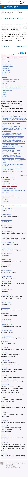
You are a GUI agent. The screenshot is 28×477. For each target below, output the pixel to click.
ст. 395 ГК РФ (4, 353)
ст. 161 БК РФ (4, 397)
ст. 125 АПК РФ (4, 454)
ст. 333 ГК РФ (4, 341)
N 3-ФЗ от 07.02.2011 (6, 265)
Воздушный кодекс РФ (8, 66)
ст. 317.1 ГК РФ (4, 347)
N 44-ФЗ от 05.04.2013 (6, 319)
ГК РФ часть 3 (6, 72)
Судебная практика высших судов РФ (12, 101)
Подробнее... (23, 175)
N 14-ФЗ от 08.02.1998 (6, 289)
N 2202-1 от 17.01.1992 (6, 302)
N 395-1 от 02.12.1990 (6, 336)
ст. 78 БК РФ (4, 375)
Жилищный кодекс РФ (8, 81)
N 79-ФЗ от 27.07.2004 (6, 231)
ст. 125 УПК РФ (4, 420)
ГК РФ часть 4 (6, 74)
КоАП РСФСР (5, 192)
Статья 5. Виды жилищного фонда (21, 46)
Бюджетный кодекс (7, 61)
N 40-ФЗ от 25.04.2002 (6, 220)
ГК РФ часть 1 (6, 68)
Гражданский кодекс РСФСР (10, 183)
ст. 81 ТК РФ (4, 367)
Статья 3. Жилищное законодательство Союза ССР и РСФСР (7, 46)
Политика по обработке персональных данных (13, 467)
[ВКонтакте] (20, 52)
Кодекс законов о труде (8, 194)
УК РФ (4, 96)
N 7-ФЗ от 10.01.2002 (6, 259)
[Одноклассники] (24, 52)
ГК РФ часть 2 (6, 70)
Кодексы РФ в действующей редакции (12, 57)
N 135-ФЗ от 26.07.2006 (6, 276)
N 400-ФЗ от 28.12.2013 (6, 208)
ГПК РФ (4, 77)
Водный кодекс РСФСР (8, 179)
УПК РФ (4, 98)
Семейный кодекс (7, 90)
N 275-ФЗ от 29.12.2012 (6, 236)
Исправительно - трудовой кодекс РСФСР (13, 190)
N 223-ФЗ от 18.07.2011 (6, 294)
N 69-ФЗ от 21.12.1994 (6, 214)
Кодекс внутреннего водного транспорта (13, 85)
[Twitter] (22, 52)
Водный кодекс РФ (7, 64)
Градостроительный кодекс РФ (10, 79)
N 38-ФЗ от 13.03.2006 (6, 253)
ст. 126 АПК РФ (4, 435)
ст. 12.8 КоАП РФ (5, 384)
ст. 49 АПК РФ (4, 442)
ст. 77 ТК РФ (4, 405)
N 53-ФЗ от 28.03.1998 (6, 330)
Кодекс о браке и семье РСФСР (10, 197)
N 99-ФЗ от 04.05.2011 (6, 281)
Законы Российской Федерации (11, 103)
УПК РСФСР (5, 201)
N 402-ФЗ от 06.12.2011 (6, 270)
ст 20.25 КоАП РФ (5, 360)
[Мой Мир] (25, 52)
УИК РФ (4, 94)
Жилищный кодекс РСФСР (9, 186)
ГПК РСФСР (5, 181)
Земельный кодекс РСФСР (9, 188)
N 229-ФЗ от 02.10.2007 (6, 324)
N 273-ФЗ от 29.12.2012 (6, 225)
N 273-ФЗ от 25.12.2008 (6, 248)
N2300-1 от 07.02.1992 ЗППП (7, 242)
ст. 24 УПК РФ (4, 425)
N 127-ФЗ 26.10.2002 (5, 308)
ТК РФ (4, 92)
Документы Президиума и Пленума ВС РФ (13, 115)
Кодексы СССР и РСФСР (8, 177)
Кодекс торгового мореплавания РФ (12, 88)
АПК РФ (4, 59)
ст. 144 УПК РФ (4, 412)
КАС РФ (4, 83)
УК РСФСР (5, 199)
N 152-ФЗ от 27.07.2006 (6, 313)
